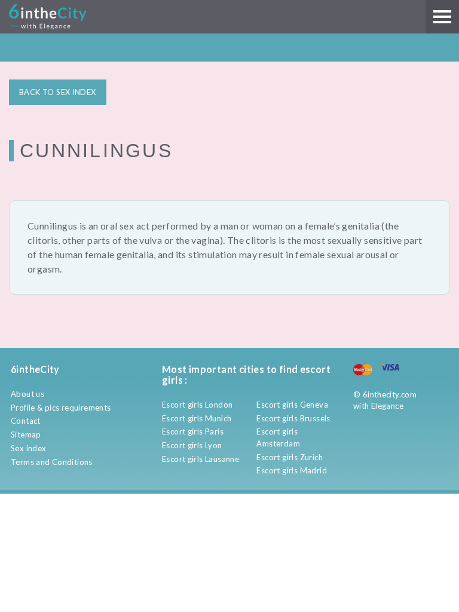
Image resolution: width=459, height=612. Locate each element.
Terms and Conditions (52, 462)
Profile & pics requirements (61, 407)
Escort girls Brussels (293, 418)
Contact (26, 421)
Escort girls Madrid (291, 470)
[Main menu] (442, 16)
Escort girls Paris (193, 431)
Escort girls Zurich (289, 457)
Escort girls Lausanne (200, 459)
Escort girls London (197, 404)
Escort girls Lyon (192, 445)
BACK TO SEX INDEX (57, 92)
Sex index (29, 448)
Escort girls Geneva (292, 404)
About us (27, 394)
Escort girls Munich (196, 418)
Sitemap (26, 434)
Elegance (387, 406)
